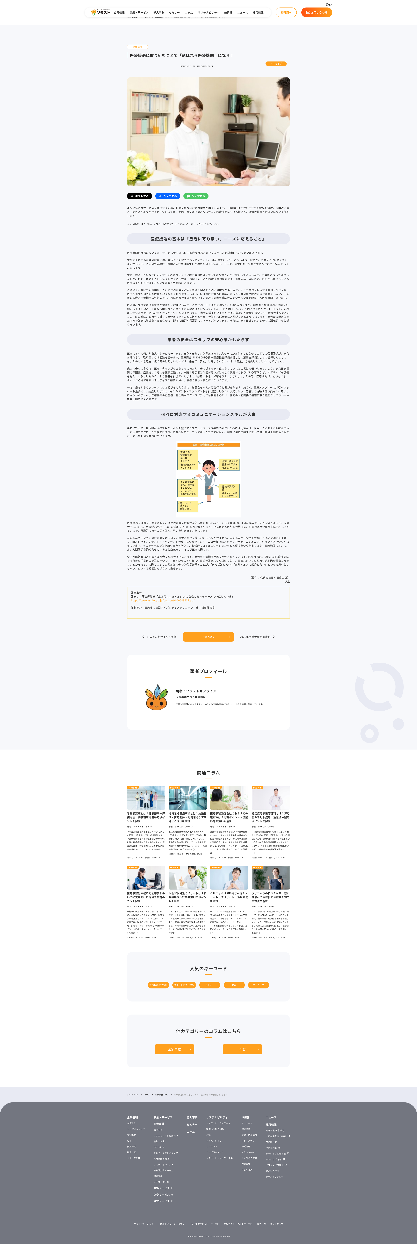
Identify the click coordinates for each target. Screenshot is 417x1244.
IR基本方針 (247, 1169)
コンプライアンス (215, 1152)
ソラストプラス (161, 1181)
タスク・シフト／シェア (166, 1152)
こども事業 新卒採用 (276, 1136)
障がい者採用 (272, 1171)
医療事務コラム (162, 17)
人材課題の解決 (161, 1158)
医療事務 (174, 1049)
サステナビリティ (208, 12)
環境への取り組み (215, 1129)
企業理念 (131, 1123)
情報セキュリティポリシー (173, 1224)
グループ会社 (133, 1158)
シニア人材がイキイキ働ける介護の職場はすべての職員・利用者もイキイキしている (162, 637)
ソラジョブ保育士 (275, 1165)
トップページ (133, 17)
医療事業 (159, 1124)
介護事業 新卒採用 (275, 1130)
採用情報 (258, 12)
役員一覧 (131, 1146)
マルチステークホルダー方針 (238, 1224)
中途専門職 (271, 1147)
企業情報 (119, 12)
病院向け (158, 1129)
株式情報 (246, 1146)
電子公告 (261, 1224)
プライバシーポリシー (145, 1224)
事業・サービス (138, 12)
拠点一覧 (131, 1152)
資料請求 (286, 12)
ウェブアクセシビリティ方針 (205, 1224)
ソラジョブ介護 (273, 1159)
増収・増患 (159, 1141)
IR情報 (228, 12)
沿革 (129, 1140)
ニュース (242, 12)
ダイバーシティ (214, 1140)
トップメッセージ (136, 1129)
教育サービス (162, 1201)
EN (330, 4)
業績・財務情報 (249, 1134)
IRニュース (247, 1123)
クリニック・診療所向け (166, 1135)
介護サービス (162, 1188)
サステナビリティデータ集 (219, 1158)
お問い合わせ (319, 12)
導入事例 (158, 12)
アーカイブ (276, 63)
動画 (234, 984)
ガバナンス (211, 1146)
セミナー (174, 12)
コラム (189, 12)
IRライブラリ (248, 1140)
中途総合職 (271, 1142)
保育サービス (162, 1195)
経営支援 (158, 1176)
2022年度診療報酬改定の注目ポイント (255, 637)
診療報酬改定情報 (158, 984)
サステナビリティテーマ (218, 1123)
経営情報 (246, 1129)
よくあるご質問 (249, 1158)
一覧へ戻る (208, 636)
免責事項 (246, 1163)
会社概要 (131, 1134)
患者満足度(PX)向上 (163, 1170)
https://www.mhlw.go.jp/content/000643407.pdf (162, 600)
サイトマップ (276, 1224)
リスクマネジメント (164, 1164)
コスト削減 (159, 1147)
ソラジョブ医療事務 (276, 1153)
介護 (242, 1049)
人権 (208, 1134)
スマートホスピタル (184, 984)
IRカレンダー (248, 1152)
